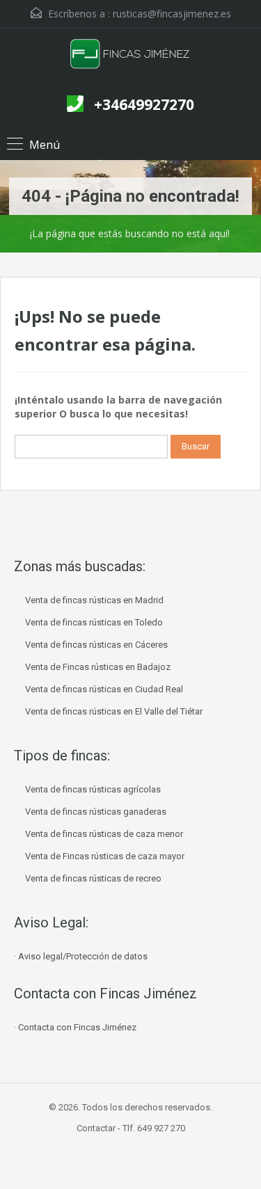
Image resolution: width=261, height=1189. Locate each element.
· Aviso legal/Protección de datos (81, 956)
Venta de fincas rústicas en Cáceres (96, 644)
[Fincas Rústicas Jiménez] (130, 60)
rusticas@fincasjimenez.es (172, 13)
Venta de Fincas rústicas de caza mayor (104, 856)
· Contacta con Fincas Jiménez (75, 1027)
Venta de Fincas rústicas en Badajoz (98, 667)
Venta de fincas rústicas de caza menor (104, 834)
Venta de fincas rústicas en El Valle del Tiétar (114, 711)
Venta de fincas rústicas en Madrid (94, 600)
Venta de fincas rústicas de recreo (93, 878)
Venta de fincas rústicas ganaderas (95, 811)
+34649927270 (144, 104)
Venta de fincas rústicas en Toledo (94, 622)
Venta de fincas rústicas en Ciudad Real (104, 689)
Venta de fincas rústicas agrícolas (93, 789)
